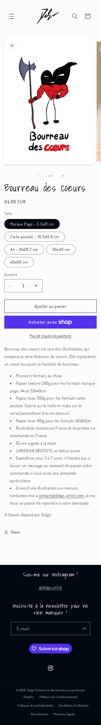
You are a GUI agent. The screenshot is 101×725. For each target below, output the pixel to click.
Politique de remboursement (58, 697)
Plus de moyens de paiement (50, 335)
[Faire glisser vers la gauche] (38, 175)
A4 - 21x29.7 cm (24, 249)
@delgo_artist (50, 587)
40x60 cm (19, 261)
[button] (11, 16)
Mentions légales (64, 714)
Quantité (10, 274)
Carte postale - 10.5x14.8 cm (34, 236)
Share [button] (15, 532)
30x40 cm (60, 249)
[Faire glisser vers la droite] (63, 175)
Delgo (30, 690)
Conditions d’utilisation (74, 705)
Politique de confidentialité (35, 705)
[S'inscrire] (84, 628)
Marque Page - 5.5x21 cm (32, 223)
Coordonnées (39, 714)
